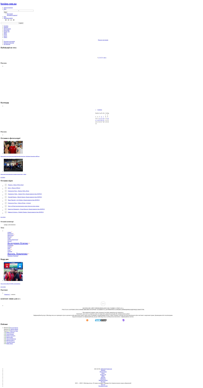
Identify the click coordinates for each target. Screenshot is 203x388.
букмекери (10, 245)
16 (108, 118)
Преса (5, 37)
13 (101, 118)
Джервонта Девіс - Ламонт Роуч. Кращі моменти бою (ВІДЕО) (25, 194)
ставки (9, 232)
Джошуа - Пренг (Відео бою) (16, 185)
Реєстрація (10, 14)
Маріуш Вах (9, 337)
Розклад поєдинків (103, 40)
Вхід (5, 9)
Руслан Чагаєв (14, 327)
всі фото (3, 177)
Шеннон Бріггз (10, 340)
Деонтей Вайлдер (11, 339)
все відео (3, 217)
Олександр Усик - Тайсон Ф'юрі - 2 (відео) (19, 203)
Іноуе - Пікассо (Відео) (14, 188)
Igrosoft (9, 241)
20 (101, 120)
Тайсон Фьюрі (14, 329)
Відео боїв (6, 30)
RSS (5, 16)
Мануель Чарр (14, 331)
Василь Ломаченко (17, 253)
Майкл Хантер (10, 332)
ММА (5, 33)
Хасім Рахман (10, 334)
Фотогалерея (7, 28)
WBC (9, 248)
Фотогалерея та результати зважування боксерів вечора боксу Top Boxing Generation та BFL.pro (20, 156)
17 (96, 120)
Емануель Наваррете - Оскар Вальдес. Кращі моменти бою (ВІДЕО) (26, 209)
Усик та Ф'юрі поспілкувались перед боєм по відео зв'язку (23, 206)
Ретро (5, 34)
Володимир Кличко (18, 243)
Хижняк (10, 251)
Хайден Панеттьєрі (13, 239)
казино (9, 246)
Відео (103, 373)
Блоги (5, 36)
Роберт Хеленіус (10, 335)
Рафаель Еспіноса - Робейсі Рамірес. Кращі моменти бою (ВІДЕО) (26, 212)
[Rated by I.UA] (97, 366)
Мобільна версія (8, 18)
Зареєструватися (8, 7)
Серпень (99, 109)
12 (100, 118)
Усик (9, 250)
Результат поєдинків (9, 41)
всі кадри (3, 287)
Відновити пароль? (12, 15)
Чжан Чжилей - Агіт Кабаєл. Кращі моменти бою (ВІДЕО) (24, 200)
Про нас (103, 384)
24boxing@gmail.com (106, 369)
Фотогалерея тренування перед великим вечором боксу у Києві (13, 174)
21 (103, 120)
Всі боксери (7, 44)
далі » (104, 57)
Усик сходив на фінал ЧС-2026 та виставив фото (10, 283)
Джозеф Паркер (10, 342)
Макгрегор (10, 235)
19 (100, 120)
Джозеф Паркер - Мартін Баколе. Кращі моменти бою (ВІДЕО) (25, 197)
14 (103, 118)
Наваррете (10, 233)
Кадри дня (6, 31)
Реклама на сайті (103, 386)
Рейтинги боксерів (9, 43)
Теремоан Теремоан (13, 256)
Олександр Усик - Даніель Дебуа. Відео (18, 191)
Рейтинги (103, 379)
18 (98, 120)
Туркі (9, 238)
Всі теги (103, 381)
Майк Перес (9, 343)
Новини (6, 27)
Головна (6, 26)
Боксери (103, 377)
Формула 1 (7, 294)
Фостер (9, 236)
